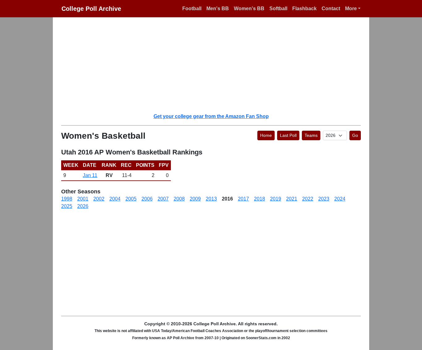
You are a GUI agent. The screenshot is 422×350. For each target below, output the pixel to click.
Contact (331, 8)
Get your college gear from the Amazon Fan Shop (211, 116)
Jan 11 (90, 175)
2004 (114, 198)
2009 (195, 198)
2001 (82, 198)
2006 (147, 198)
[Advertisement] (214, 65)
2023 (323, 198)
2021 (291, 198)
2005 (131, 198)
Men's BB (217, 8)
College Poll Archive (91, 8)
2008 (179, 198)
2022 (307, 198)
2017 (243, 198)
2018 (259, 198)
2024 (339, 198)
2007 (163, 198)
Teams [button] (311, 135)
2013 (211, 198)
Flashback (304, 8)
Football (191, 8)
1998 (66, 198)
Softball (278, 8)
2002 (98, 198)
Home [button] (266, 135)
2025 (66, 206)
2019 (275, 198)
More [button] (351, 8)
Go (355, 135)
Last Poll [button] (288, 135)
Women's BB (249, 8)
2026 (82, 206)
